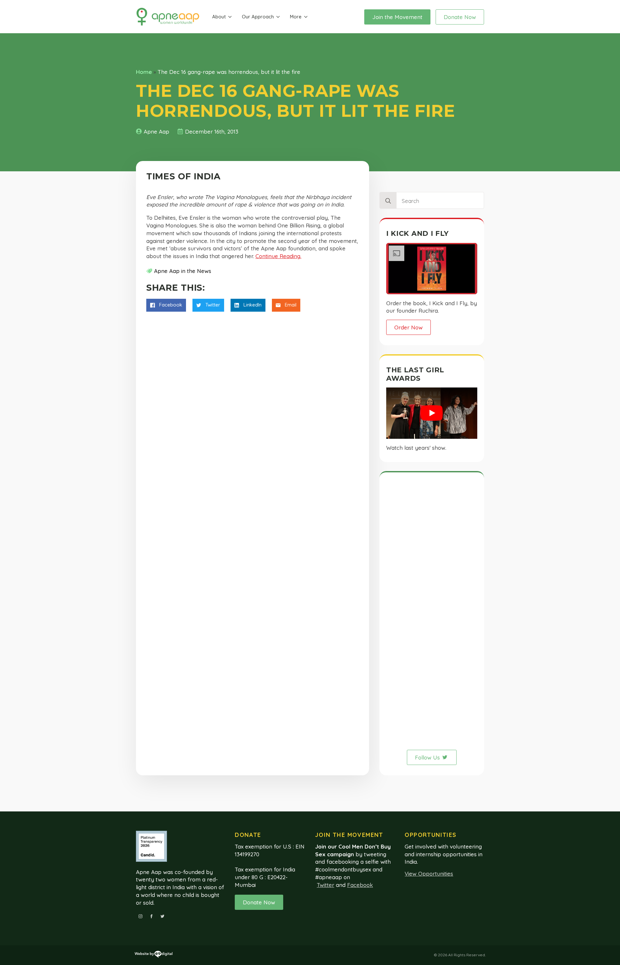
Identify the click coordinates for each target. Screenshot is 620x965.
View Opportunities (429, 873)
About (219, 17)
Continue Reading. (278, 256)
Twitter (325, 884)
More (296, 17)
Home (144, 71)
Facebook (360, 884)
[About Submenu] (230, 17)
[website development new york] (153, 955)
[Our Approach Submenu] (278, 17)
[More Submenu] (306, 17)
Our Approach (258, 17)
